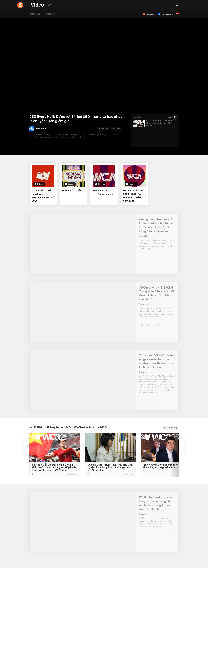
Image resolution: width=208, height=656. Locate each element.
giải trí (95, 5)
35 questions (145, 325)
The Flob (155, 393)
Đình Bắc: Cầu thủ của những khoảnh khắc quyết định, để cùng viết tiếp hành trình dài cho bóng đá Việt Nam (54, 467)
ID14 (157, 325)
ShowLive (143, 304)
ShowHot (144, 393)
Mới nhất (52, 14)
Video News (40, 128)
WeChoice (59, 5)
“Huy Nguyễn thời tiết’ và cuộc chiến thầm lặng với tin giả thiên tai (163, 466)
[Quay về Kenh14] (20, 5)
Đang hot (37, 14)
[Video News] (31, 128)
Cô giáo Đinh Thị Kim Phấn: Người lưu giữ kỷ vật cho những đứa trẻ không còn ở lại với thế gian (110, 467)
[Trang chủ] (37, 5)
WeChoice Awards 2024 (78, 5)
